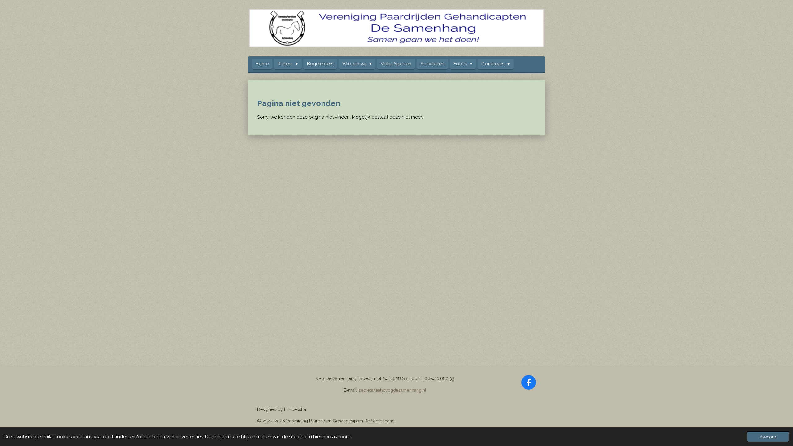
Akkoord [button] (768, 436)
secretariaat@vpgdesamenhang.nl (392, 390)
